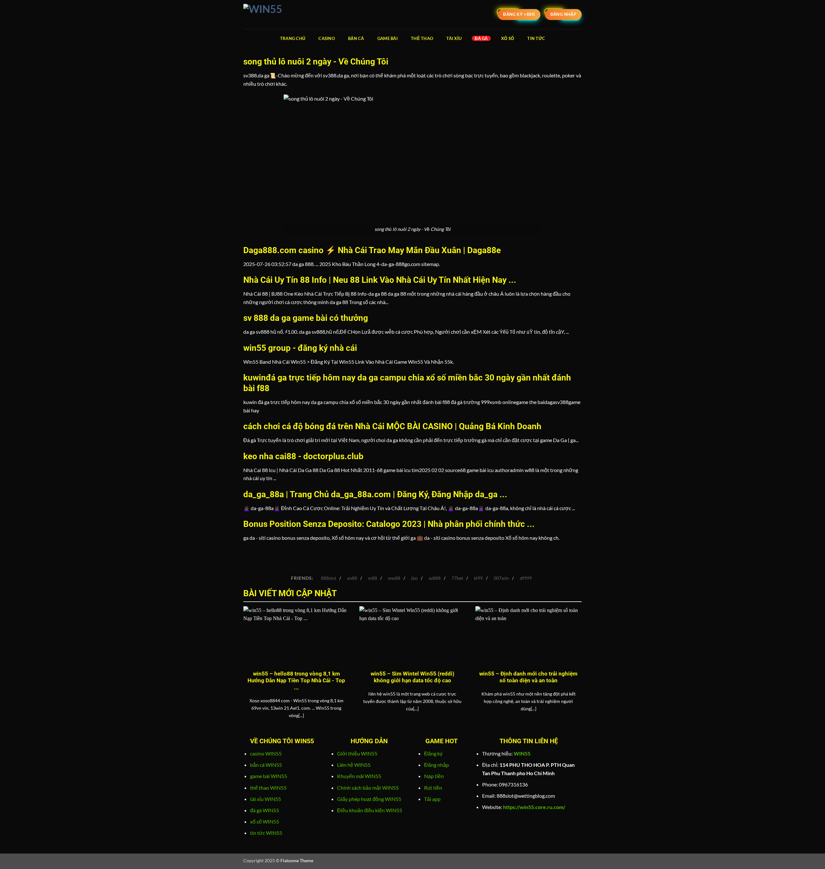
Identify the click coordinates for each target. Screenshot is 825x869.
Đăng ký (433, 753)
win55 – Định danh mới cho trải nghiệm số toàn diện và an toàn (528, 677)
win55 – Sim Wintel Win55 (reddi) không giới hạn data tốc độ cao (412, 677)
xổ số (507, 38)
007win (501, 578)
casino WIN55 (266, 753)
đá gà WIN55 (264, 810)
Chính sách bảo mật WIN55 (368, 788)
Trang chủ (292, 38)
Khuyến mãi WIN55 (359, 776)
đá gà (481, 38)
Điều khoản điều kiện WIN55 (369, 810)
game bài (387, 38)
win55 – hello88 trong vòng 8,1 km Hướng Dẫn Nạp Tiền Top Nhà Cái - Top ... (296, 681)
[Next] (583, 670)
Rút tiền (433, 788)
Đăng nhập (436, 765)
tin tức (536, 38)
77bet (457, 578)
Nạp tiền (434, 776)
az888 (435, 578)
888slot (328, 578)
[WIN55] (275, 14)
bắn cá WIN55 (266, 765)
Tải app (432, 799)
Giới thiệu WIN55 (357, 753)
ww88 (394, 578)
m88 (372, 578)
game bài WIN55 (268, 776)
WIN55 (522, 753)
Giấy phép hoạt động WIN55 (369, 799)
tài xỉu (453, 38)
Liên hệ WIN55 (354, 765)
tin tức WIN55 (266, 833)
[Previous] (242, 670)
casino (326, 38)
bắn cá (356, 38)
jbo (414, 578)
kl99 (478, 578)
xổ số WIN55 (264, 821)
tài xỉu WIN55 (265, 799)
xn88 (352, 578)
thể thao (422, 38)
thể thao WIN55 (268, 788)
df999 (526, 578)
